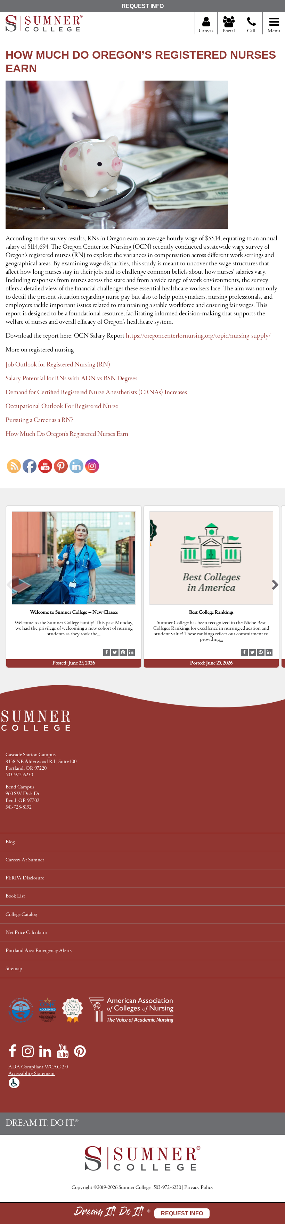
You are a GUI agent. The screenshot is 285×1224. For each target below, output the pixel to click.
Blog (10, 842)
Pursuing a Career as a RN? (39, 420)
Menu (274, 31)
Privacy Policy (198, 1187)
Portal (228, 31)
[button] (10, 586)
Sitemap (14, 969)
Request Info (143, 6)
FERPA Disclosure (25, 878)
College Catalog (21, 914)
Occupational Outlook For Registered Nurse (62, 406)
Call (251, 31)
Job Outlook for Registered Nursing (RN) (58, 365)
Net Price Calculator (26, 932)
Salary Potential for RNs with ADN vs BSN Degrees (71, 378)
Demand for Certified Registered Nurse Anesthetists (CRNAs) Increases (96, 392)
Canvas (206, 31)
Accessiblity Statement (31, 1073)
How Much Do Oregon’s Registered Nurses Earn (67, 434)
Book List (15, 896)
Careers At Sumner (25, 860)
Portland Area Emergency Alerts (39, 951)
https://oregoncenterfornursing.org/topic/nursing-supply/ (198, 336)
